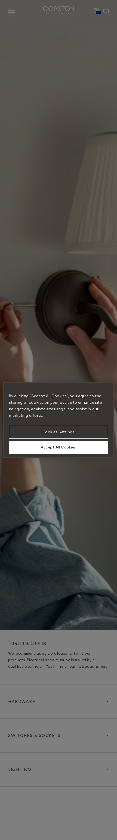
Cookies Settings (58, 432)
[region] (58, 420)
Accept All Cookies (58, 447)
